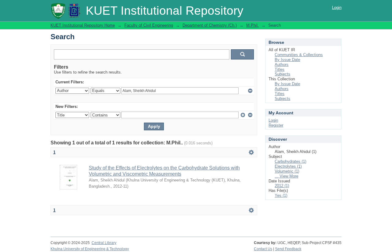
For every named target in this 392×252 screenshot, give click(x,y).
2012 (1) (282, 185)
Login (336, 7)
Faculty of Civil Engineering (148, 25)
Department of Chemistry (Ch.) (210, 25)
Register (276, 125)
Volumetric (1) (287, 171)
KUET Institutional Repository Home (83, 25)
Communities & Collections (299, 54)
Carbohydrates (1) (290, 161)
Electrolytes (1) (288, 166)
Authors (281, 64)
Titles (280, 69)
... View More (286, 176)
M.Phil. (252, 25)
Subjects (282, 74)
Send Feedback (288, 249)
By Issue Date (287, 59)
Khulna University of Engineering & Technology (90, 249)
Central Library (104, 243)
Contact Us (263, 249)
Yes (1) (281, 195)
